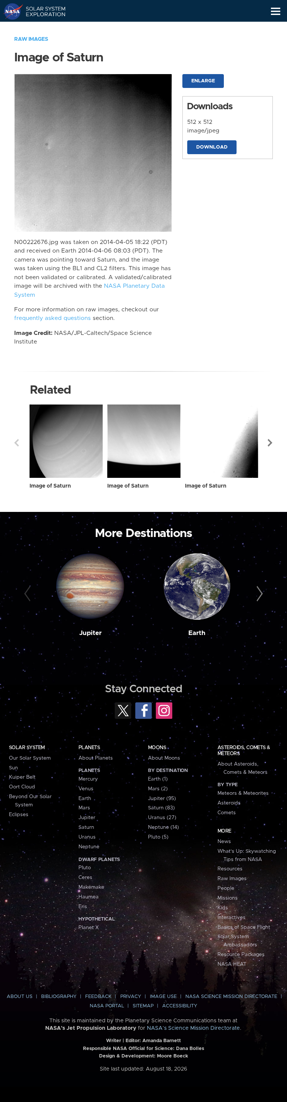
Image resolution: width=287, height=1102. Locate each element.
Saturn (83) (161, 808)
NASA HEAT (231, 964)
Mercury (88, 779)
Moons (157, 747)
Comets (226, 812)
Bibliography (59, 996)
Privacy (130, 996)
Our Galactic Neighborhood (41, 28)
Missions (227, 898)
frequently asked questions (52, 318)
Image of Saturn (50, 486)
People (225, 888)
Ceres (85, 877)
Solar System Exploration (41, 11)
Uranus (87, 837)
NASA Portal (107, 1006)
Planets (89, 747)
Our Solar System (30, 758)
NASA (10, 11)
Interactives (231, 917)
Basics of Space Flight (243, 927)
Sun (13, 767)
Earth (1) (158, 779)
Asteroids (229, 803)
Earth (197, 633)
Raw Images (31, 39)
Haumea (88, 897)
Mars (84, 808)
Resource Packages (241, 954)
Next (270, 442)
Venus (85, 788)
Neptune (88, 846)
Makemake (91, 887)
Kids (222, 907)
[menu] (275, 11)
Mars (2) (158, 788)
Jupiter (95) (162, 798)
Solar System (27, 747)
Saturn (86, 827)
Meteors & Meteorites (243, 793)
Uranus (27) (162, 817)
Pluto (84, 867)
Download (212, 147)
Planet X (88, 927)
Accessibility (179, 1006)
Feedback (98, 996)
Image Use (163, 996)
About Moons (164, 758)
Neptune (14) (163, 827)
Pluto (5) (158, 837)
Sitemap (143, 1006)
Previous (16, 442)
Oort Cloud (22, 787)
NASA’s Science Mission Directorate (193, 1028)
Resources (230, 868)
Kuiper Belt (22, 777)
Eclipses (18, 814)
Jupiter (90, 633)
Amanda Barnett (161, 1040)
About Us (20, 996)
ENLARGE (203, 81)
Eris (82, 906)
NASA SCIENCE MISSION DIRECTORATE (231, 996)
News (224, 841)
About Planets (95, 758)
